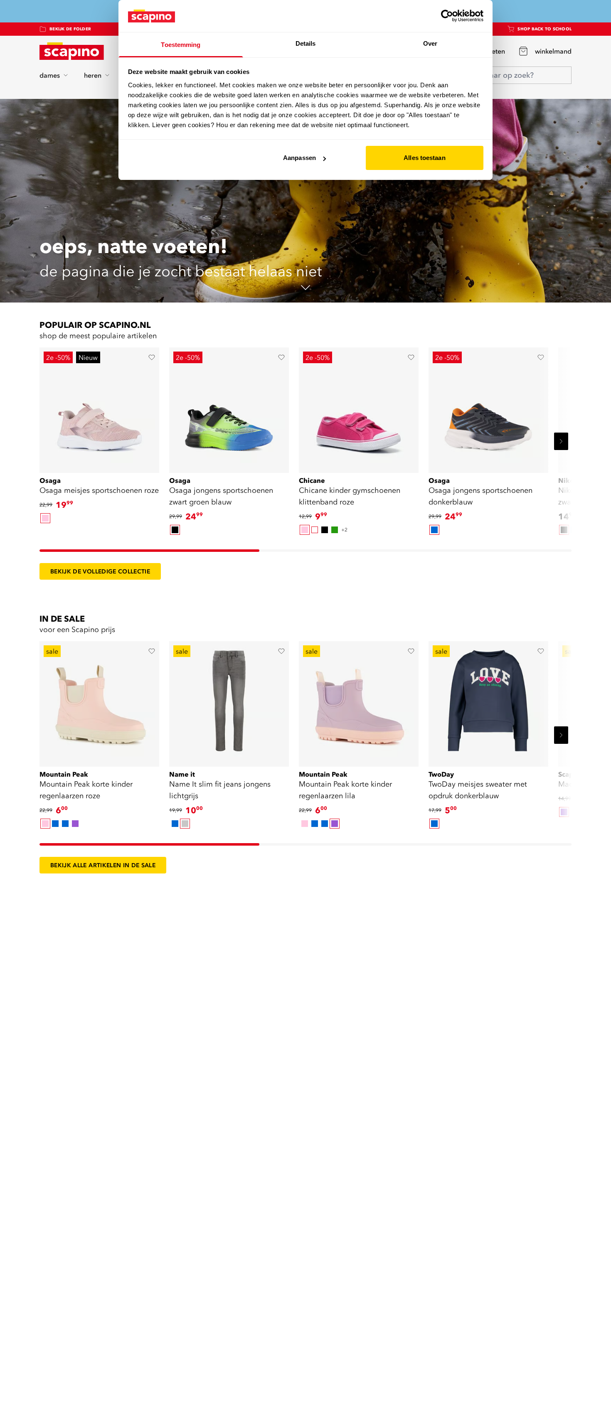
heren (92, 75)
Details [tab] (306, 43)
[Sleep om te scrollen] (149, 550)
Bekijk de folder (70, 29)
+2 (344, 529)
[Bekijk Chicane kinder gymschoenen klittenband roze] (358, 407)
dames (49, 75)
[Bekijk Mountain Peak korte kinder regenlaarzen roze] (99, 701)
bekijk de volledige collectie (100, 571)
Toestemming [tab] (180, 44)
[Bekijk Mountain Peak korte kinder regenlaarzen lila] (358, 701)
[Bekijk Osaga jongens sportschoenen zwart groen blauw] (229, 407)
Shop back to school (544, 29)
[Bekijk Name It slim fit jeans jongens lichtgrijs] (229, 701)
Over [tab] (430, 43)
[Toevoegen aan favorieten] (151, 357)
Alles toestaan (424, 157)
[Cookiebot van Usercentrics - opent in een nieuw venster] (447, 16)
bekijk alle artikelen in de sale (102, 865)
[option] (45, 518)
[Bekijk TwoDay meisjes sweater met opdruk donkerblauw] (488, 701)
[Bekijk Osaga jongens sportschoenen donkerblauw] (488, 407)
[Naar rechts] (561, 441)
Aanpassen (299, 157)
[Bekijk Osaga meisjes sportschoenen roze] (99, 407)
